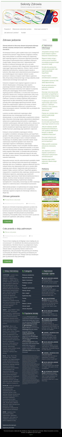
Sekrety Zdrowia (31, 4)
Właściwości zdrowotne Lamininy (22, 29)
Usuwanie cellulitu (26, 346)
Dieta (6, 203)
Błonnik (27, 318)
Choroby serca (13, 236)
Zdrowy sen (34, 350)
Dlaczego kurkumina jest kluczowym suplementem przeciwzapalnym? (49, 139)
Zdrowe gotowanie (11, 196)
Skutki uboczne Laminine (51, 278)
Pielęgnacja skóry (26, 336)
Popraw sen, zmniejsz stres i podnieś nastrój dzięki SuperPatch (50, 115)
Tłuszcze (18, 236)
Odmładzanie (26, 335)
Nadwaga (25, 329)
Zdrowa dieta (27, 350)
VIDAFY (5, 310)
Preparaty (7, 29)
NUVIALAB (5, 385)
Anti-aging (24, 317)
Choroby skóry (32, 320)
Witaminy (32, 347)
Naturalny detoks (33, 329)
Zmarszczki (25, 352)
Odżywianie (14, 203)
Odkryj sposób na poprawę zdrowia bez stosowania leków (49, 146)
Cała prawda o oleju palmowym (17, 228)
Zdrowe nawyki (26, 306)
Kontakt (23, 32)
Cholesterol (7, 236)
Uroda (23, 301)
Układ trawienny (32, 345)
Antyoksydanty (31, 317)
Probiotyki (34, 336)
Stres (27, 338)
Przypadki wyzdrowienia (28, 288)
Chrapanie (37, 320)
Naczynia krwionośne (34, 327)
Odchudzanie (28, 333)
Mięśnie (24, 327)
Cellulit (31, 318)
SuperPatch (6, 326)
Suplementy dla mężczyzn (9, 425)
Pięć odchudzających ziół (51, 286)
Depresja (29, 322)
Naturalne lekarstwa (27, 277)
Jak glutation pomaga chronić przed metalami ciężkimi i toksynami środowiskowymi (50, 53)
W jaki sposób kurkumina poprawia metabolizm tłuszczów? (49, 87)
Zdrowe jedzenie (20, 203)
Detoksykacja (35, 322)
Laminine (27, 325)
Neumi (4, 355)
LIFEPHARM (6, 275)
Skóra (24, 338)
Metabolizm (34, 326)
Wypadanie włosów (26, 348)
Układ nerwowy (32, 343)
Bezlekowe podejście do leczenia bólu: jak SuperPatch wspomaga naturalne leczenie (50, 122)
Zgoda (31, 434)
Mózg (28, 327)
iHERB (4, 412)
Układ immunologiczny (28, 341)
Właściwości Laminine (35, 348)
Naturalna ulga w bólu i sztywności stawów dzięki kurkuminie (49, 161)
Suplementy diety (26, 295)
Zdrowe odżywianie (14, 200)
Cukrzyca (24, 322)
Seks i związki (25, 293)
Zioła (38, 350)
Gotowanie (9, 203)
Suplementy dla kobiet (8, 427)
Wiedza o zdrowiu (26, 303)
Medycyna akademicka (28, 275)
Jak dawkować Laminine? (11, 32)
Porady (7, 200)
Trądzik (24, 340)
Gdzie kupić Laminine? (40, 29)
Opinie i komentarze (27, 280)
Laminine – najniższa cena (51, 332)
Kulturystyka (33, 324)
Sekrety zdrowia (26, 290)
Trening (24, 298)
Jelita (28, 324)
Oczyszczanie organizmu (27, 331)
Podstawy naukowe (27, 282)
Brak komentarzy (31, 203)
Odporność (33, 335)
